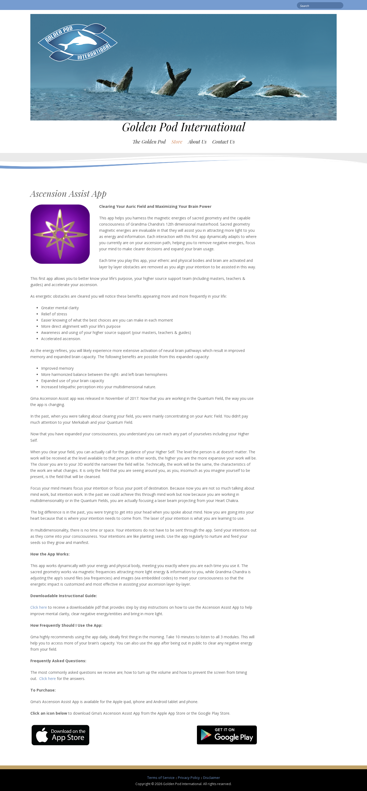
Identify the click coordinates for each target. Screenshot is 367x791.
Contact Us (223, 141)
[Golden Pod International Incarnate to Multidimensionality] (183, 66)
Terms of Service (161, 777)
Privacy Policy (189, 777)
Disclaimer (211, 777)
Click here (38, 607)
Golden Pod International (183, 126)
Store (176, 141)
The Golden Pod (149, 141)
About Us (197, 141)
